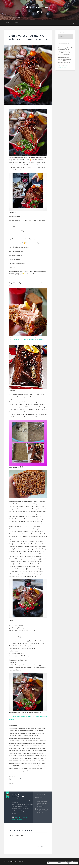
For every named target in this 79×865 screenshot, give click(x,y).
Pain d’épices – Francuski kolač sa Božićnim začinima (28, 37)
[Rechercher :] (65, 36)
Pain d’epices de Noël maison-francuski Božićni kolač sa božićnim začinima (27, 339)
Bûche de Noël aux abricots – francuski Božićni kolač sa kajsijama (42, 804)
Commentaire (40, 846)
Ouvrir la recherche (73, 23)
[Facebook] (38, 11)
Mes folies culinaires (39, 7)
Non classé (40, 797)
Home (7, 23)
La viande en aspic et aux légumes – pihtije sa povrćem (42, 810)
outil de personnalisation (62, 66)
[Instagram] (41, 11)
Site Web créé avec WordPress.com (14, 861)
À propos (16, 23)
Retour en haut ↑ (70, 861)
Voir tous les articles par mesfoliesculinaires (19, 818)
